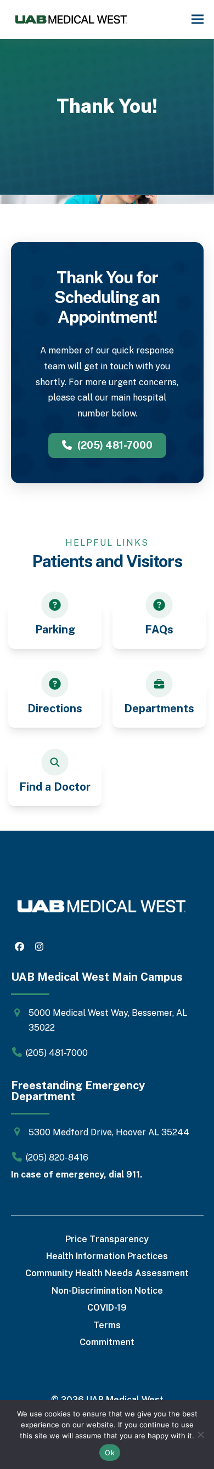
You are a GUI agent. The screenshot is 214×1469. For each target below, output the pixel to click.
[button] (198, 19)
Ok (110, 1452)
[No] (200, 1434)
